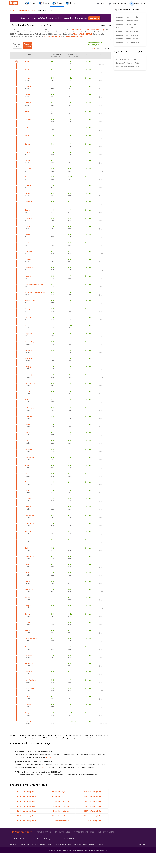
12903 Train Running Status (26, 816)
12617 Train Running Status (92, 796)
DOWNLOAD (94, 18)
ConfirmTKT (101, 844)
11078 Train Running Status (26, 821)
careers (69, 844)
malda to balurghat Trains (126, 59)
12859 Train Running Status (92, 792)
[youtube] (144, 844)
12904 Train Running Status (59, 796)
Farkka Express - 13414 (74, 36)
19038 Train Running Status (92, 811)
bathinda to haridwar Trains (127, 21)
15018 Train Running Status (59, 811)
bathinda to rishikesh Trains (127, 31)
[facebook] (137, 844)
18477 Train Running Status (26, 792)
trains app (43, 767)
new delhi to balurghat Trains (127, 67)
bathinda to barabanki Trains (127, 42)
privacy (50, 844)
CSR (36, 844)
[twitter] (140, 844)
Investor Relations (26, 844)
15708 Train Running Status (59, 816)
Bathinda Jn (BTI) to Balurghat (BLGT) (87, 30)
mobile (48, 757)
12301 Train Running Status (92, 821)
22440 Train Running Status (26, 811)
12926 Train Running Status (92, 801)
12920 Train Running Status (59, 801)
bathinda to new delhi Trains (127, 17)
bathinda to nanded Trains (126, 28)
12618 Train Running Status (26, 801)
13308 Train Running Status (59, 792)
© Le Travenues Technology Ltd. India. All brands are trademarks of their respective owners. (78, 850)
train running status (82, 34)
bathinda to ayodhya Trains (127, 39)
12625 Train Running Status (59, 821)
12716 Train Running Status (26, 806)
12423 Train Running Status (92, 806)
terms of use (59, 844)
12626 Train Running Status (26, 796)
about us (13, 844)
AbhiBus (91, 844)
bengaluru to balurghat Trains (127, 63)
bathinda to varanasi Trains (127, 35)
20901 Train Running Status (92, 816)
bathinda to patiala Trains (126, 24)
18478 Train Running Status (59, 806)
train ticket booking (53, 36)
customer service (80, 844)
